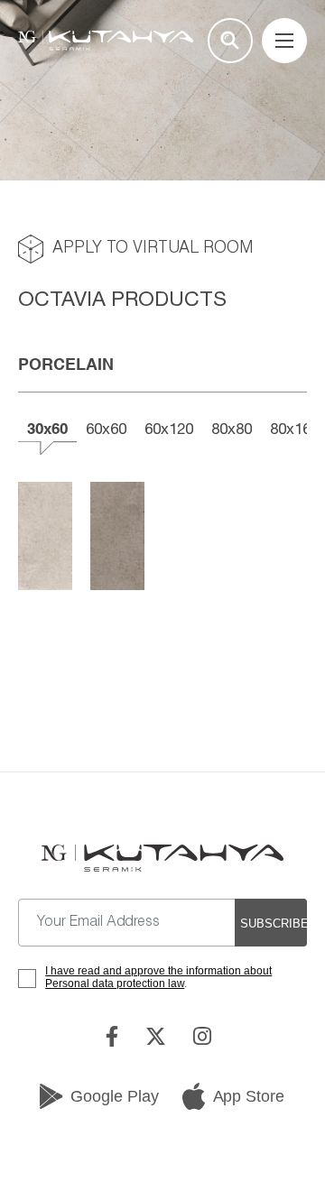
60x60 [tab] (106, 429)
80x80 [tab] (231, 429)
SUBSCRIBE (273, 923)
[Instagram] (206, 1036)
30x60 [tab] (47, 429)
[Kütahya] (105, 41)
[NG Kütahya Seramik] (162, 858)
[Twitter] (160, 1036)
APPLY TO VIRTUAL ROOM (152, 248)
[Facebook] (116, 1036)
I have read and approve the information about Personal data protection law (158, 977)
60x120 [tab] (168, 429)
